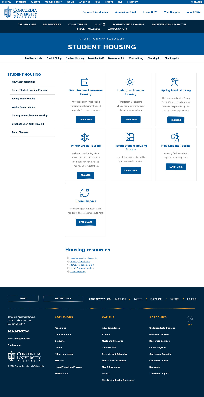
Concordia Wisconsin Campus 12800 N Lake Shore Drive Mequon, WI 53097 (21, 320)
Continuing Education (160, 354)
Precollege (60, 328)
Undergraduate (63, 334)
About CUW (193, 12)
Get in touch (63, 298)
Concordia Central (158, 360)
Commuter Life (77, 24)
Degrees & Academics (95, 12)
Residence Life (52, 24)
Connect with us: (100, 299)
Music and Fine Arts (112, 341)
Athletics (84, 2)
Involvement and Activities (169, 24)
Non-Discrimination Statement (118, 380)
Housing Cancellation (80, 261)
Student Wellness (88, 28)
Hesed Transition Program (68, 367)
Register (176, 120)
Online (58, 347)
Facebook (120, 299)
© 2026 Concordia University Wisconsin (25, 366)
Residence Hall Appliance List (83, 258)
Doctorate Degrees (159, 341)
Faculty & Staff (53, 2)
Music (98, 24)
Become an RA (116, 58)
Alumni (71, 2)
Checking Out (172, 58)
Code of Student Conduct (82, 268)
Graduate (60, 341)
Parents (35, 2)
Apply (7, 2)
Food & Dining (54, 58)
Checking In (154, 58)
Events (109, 2)
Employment (14, 345)
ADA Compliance (111, 328)
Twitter (138, 299)
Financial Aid (61, 373)
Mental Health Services (114, 360)
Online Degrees (157, 347)
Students (21, 2)
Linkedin (192, 299)
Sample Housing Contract (82, 265)
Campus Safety (117, 28)
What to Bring (136, 58)
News (98, 2)
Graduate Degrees (159, 334)
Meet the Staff (96, 58)
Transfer (59, 360)
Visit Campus (172, 12)
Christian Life (27, 24)
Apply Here (86, 119)
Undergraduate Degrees (162, 328)
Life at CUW (150, 12)
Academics (158, 317)
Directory (132, 2)
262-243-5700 (18, 331)
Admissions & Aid (125, 12)
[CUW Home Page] (20, 12)
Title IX (106, 373)
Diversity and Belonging (128, 24)
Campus (108, 317)
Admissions (64, 317)
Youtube (174, 299)
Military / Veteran (64, 354)
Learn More (130, 170)
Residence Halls (33, 58)
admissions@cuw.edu (18, 338)
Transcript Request (159, 373)
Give (120, 2)
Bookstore (154, 367)
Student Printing (78, 271)
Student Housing (75, 58)
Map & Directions (111, 367)
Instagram (156, 299)
